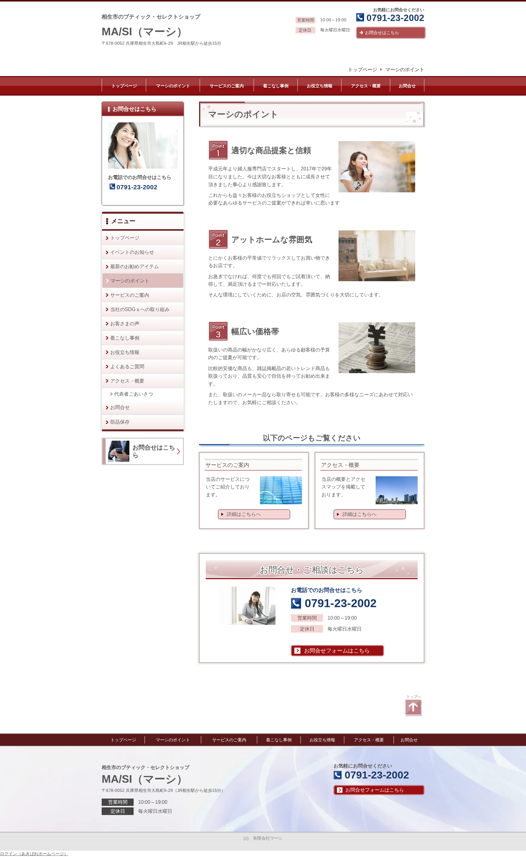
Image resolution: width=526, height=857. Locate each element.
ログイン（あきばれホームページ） (34, 853)
